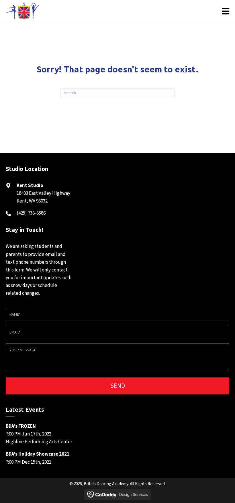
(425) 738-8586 (31, 213)
